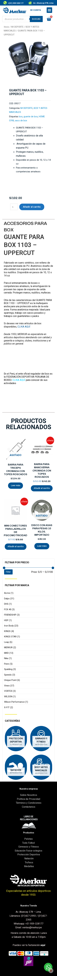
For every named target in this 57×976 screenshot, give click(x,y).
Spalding (10, 669)
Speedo (9, 674)
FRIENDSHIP (12, 614)
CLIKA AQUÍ (23, 326)
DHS (8, 604)
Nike (8, 658)
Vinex (9, 685)
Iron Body (11, 625)
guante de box (31, 116)
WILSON (10, 696)
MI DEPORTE (17, 26)
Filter (8, 571)
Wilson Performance (16, 701)
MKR (8, 653)
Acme (8, 593)
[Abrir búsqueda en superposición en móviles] (22, 19)
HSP (8, 620)
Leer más (15, 485)
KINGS (9, 631)
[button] (49, 10)
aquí (42, 945)
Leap (8, 642)
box (20, 116)
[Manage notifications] (50, 970)
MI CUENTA (35, 10)
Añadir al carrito (32, 206)
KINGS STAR (12, 636)
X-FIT (8, 707)
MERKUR (10, 647)
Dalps (9, 598)
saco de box (21, 120)
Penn (8, 663)
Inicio (6, 26)
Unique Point (12, 680)
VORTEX (10, 691)
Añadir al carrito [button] (42, 488)
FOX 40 (9, 609)
